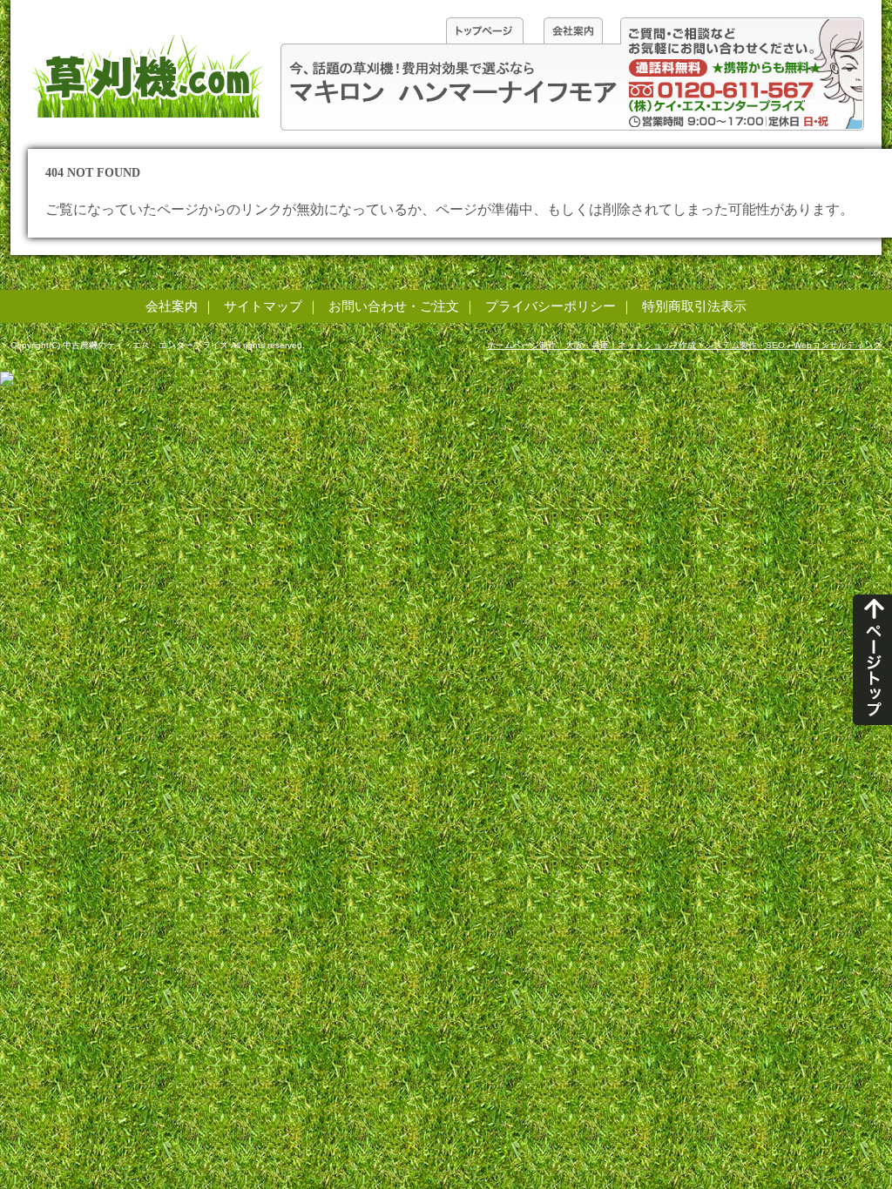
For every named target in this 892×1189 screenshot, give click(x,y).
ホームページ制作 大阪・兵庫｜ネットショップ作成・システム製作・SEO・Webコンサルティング (684, 345)
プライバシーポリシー (550, 306)
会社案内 (171, 306)
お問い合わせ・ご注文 (393, 306)
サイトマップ (263, 306)
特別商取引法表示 (694, 306)
